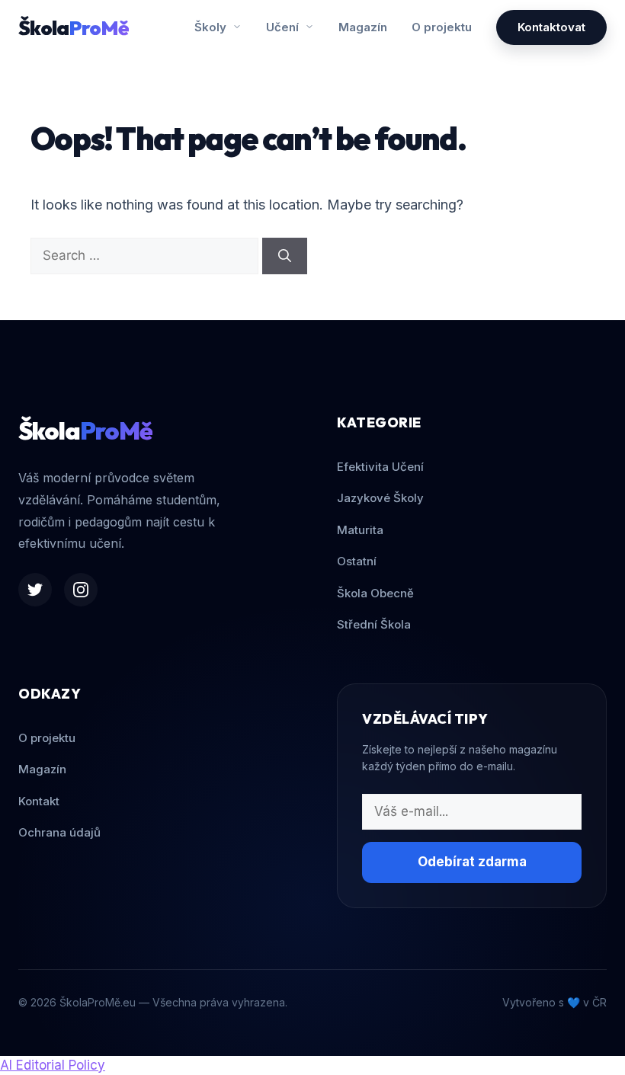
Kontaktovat (551, 27)
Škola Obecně (375, 593)
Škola (73, 27)
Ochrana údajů (59, 832)
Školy (211, 27)
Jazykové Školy (380, 498)
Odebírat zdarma (472, 861)
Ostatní (357, 561)
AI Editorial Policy (52, 1065)
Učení (284, 27)
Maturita (360, 530)
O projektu (442, 27)
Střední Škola (374, 624)
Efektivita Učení (380, 466)
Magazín (362, 27)
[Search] (284, 256)
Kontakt (38, 801)
